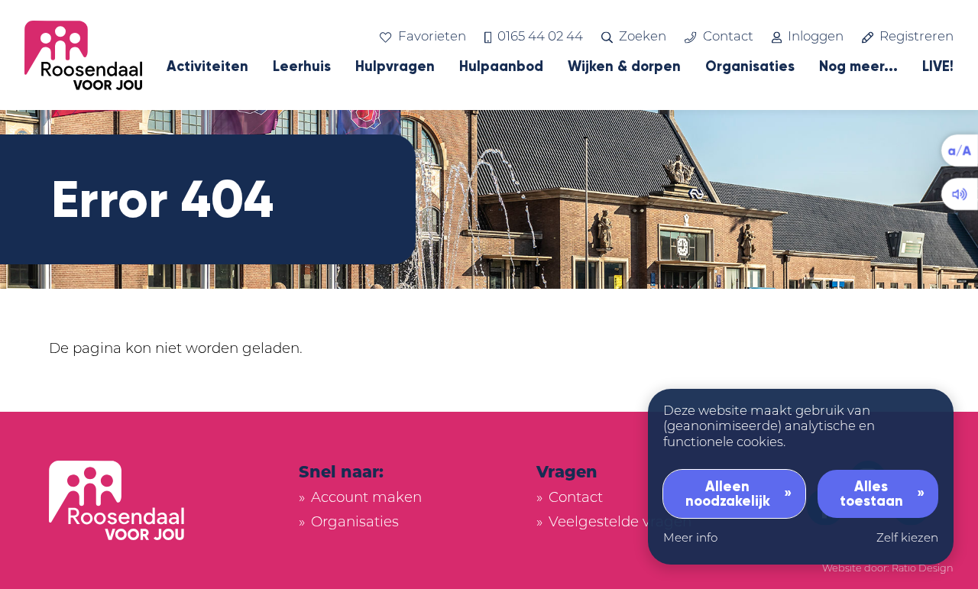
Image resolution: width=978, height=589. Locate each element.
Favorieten (431, 37)
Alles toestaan (871, 493)
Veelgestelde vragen (620, 523)
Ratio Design (923, 569)
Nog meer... (858, 66)
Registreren (916, 37)
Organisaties (750, 66)
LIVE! (938, 66)
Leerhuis (302, 66)
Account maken (366, 498)
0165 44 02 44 (540, 37)
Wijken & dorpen (624, 66)
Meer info (690, 539)
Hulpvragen (395, 66)
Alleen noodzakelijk (727, 493)
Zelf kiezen (907, 539)
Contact (728, 37)
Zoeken (642, 37)
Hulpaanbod (501, 66)
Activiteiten (207, 66)
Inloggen (816, 37)
